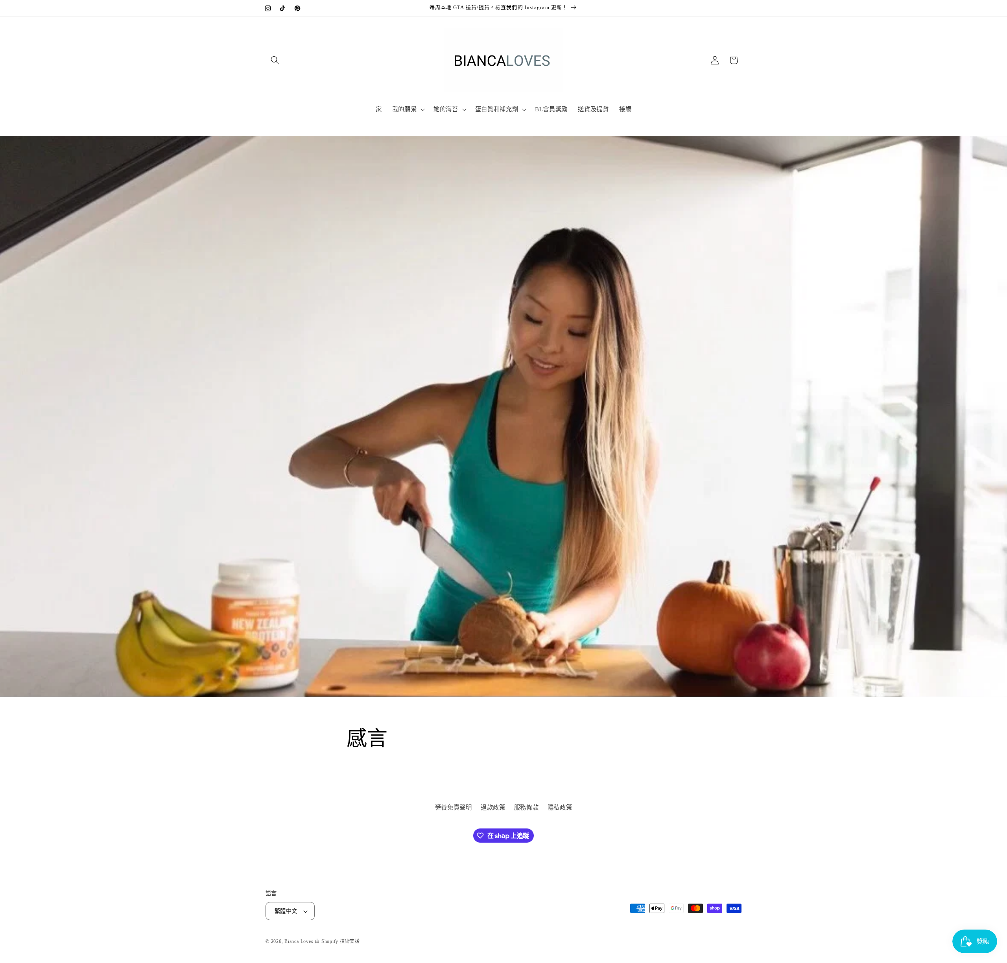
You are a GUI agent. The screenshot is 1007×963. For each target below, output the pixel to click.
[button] (275, 60)
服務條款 (526, 807)
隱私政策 (560, 807)
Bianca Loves (298, 941)
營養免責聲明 (453, 807)
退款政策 (493, 807)
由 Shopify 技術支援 (337, 941)
